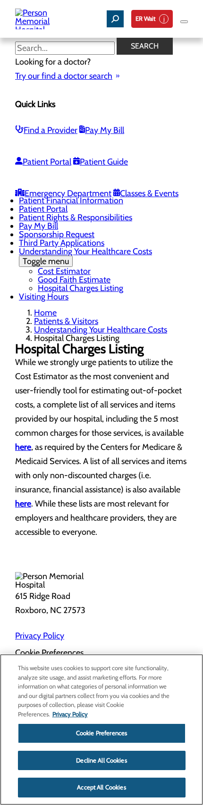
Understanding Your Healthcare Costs (85, 256)
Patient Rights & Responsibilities (75, 217)
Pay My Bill (104, 130)
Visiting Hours (43, 296)
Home (45, 312)
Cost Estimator (64, 271)
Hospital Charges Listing (80, 288)
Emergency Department (68, 193)
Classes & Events (149, 193)
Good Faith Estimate (74, 279)
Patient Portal (47, 162)
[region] (101, 729)
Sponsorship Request (56, 234)
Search (145, 45)
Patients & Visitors (66, 321)
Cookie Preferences (101, 733)
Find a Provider (50, 130)
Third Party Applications (61, 243)
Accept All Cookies (101, 787)
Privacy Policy (39, 636)
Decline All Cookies (101, 760)
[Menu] (184, 21)
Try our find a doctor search (63, 76)
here (23, 447)
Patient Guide (104, 162)
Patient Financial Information (71, 200)
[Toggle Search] (115, 18)
